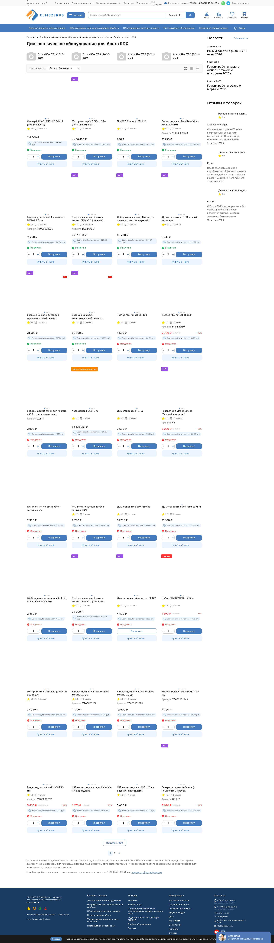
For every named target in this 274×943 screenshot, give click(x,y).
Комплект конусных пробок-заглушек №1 (88, 508)
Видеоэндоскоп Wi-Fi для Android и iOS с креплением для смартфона (46, 412)
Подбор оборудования (139, 924)
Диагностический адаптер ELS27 (136, 598)
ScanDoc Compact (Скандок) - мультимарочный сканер (44, 317)
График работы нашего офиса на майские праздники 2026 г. (223, 70)
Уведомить (136, 631)
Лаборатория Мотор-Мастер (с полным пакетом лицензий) (135, 219)
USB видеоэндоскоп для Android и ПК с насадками (92, 789)
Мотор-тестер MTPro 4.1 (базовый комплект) (47, 693)
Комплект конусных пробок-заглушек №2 (43, 508)
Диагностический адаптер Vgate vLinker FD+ (244, 190)
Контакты (132, 900)
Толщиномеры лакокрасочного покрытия (103, 920)
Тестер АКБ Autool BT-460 (132, 315)
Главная (30, 37)
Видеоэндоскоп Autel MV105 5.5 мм (45, 789)
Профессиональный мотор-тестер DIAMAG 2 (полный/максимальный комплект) (88, 219)
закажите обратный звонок (147, 872)
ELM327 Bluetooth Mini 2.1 (131, 121)
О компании (175, 924)
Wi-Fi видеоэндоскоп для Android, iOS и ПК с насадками (47, 600)
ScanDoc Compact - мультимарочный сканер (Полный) (86, 317)
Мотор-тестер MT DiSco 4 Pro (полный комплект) (89, 123)
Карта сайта (64, 915)
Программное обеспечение (179, 28)
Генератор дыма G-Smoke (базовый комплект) (177, 412)
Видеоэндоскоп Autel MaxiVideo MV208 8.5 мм (45, 219)
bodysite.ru (45, 919)
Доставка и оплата (179, 900)
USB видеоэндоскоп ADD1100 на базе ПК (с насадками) (135, 789)
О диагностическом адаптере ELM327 (143, 918)
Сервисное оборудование (213, 28)
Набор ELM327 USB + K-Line (178, 598)
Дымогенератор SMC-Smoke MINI (181, 506)
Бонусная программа (180, 908)
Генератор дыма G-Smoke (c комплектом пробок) (178, 789)
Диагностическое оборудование (47, 28)
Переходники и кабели (99, 915)
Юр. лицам (128, 3)
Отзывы (173, 933)
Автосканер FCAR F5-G (85, 410)
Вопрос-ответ (135, 904)
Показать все (114, 842)
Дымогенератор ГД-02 (130, 410)
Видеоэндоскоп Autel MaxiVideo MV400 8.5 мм (90, 693)
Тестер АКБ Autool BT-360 (177, 315)
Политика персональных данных (40, 915)
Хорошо (56, 939)
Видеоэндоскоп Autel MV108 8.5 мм (180, 693)
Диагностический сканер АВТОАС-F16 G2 (242, 152)
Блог (171, 916)
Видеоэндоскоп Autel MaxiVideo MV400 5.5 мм (135, 693)
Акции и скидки (177, 912)
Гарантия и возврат (179, 904)
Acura (117, 37)
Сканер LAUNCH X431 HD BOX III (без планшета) (45, 123)
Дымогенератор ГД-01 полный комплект (179, 219)
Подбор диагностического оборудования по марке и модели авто (74, 37)
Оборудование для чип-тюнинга (141, 28)
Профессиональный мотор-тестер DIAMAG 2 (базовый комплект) (88, 600)
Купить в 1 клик (45, 164)
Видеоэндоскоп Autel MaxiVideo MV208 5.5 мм (180, 123)
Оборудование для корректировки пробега (94, 28)
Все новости (241, 38)
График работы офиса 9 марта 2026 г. (224, 87)
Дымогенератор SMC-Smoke (133, 506)
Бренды (132, 928)
